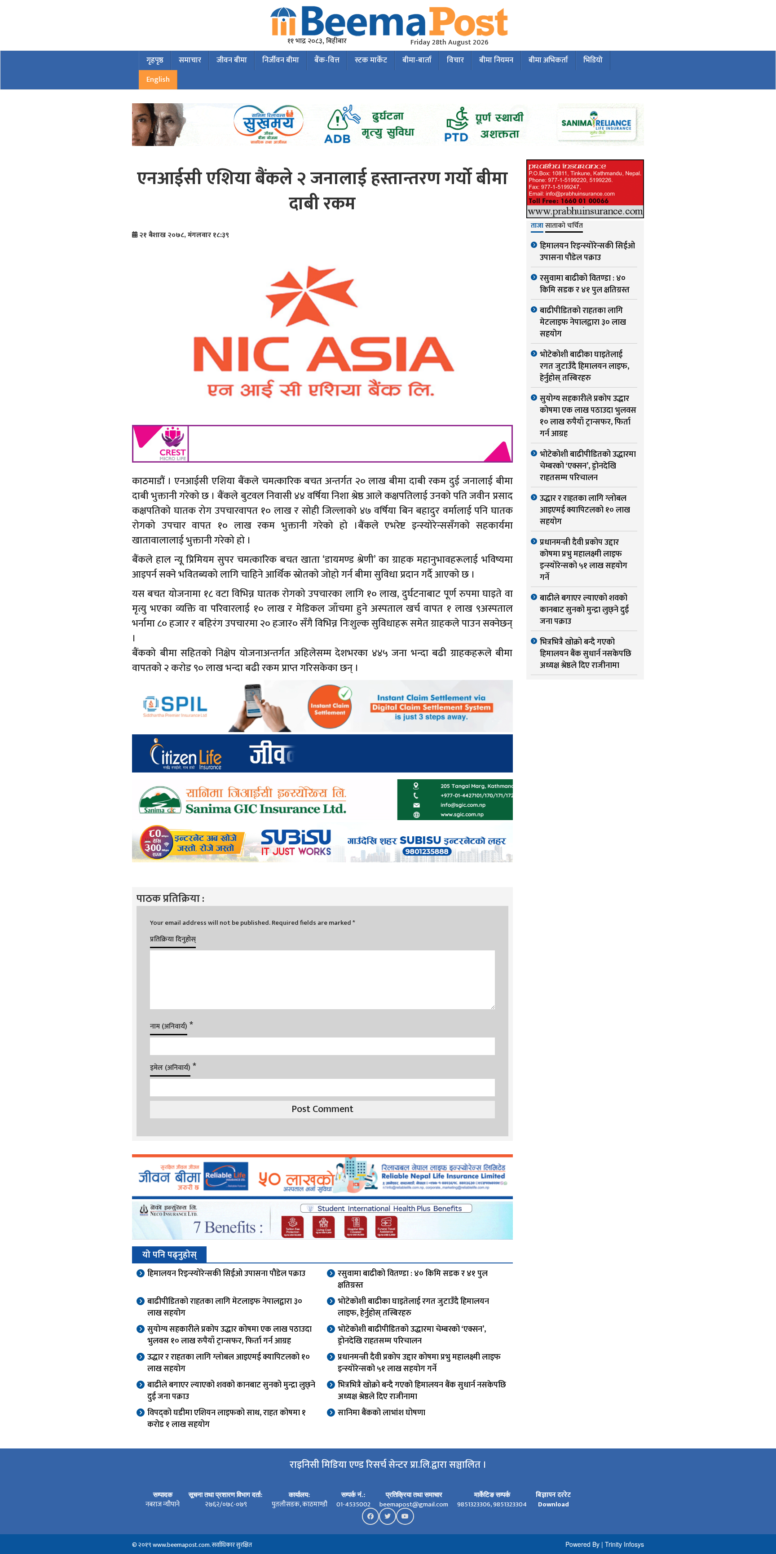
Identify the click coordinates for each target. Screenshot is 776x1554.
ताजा (537, 226)
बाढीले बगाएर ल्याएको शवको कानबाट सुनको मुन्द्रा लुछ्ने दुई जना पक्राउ (231, 1391)
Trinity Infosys (624, 1544)
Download (553, 1504)
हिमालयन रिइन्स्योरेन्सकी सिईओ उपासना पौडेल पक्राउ (226, 1274)
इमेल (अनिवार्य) (170, 1068)
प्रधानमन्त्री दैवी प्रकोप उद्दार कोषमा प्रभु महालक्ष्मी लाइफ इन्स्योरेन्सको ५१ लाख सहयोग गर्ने (419, 1363)
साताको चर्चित (564, 226)
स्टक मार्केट (371, 60)
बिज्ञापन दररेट (553, 1495)
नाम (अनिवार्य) (168, 1026)
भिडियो (593, 60)
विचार (455, 60)
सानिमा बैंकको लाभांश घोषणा (381, 1413)
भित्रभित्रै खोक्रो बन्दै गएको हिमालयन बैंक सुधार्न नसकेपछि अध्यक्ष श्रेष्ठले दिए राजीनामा (422, 1391)
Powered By (582, 1544)
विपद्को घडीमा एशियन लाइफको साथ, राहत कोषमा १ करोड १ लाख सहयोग (226, 1418)
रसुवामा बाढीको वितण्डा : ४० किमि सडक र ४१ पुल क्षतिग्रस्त (413, 1279)
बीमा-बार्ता (417, 60)
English (158, 79)
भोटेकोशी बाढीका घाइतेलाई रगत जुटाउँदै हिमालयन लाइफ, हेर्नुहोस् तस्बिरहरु (413, 1307)
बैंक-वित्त (327, 60)
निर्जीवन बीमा (280, 60)
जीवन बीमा (231, 60)
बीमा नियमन (496, 60)
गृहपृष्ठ (154, 60)
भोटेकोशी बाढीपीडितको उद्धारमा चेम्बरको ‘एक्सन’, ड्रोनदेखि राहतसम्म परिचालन (412, 1335)
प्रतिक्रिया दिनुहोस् (173, 939)
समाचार (190, 60)
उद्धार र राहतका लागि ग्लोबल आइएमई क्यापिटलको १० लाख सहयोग (228, 1363)
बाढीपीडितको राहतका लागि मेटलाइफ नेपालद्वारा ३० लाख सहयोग (224, 1307)
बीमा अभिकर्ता (548, 60)
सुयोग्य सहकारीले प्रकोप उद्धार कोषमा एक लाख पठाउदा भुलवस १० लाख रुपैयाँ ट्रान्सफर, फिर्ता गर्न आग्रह (229, 1335)
